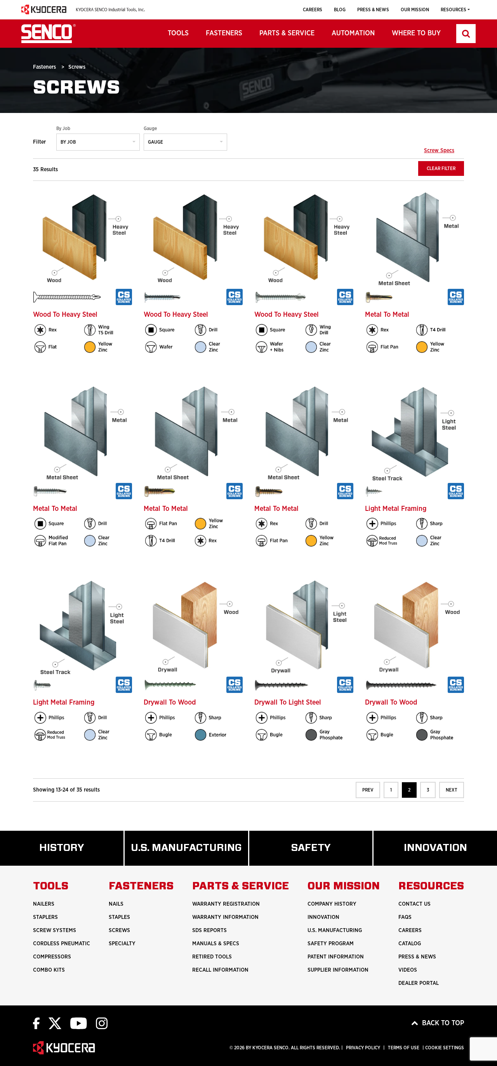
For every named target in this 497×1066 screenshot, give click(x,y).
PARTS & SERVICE (287, 33)
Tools (178, 33)
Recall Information (220, 970)
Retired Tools (212, 957)
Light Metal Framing (395, 508)
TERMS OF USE (403, 1047)
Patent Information (336, 957)
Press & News (373, 9)
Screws (119, 930)
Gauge (150, 128)
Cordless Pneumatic (61, 943)
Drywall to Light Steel (287, 702)
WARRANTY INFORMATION (225, 917)
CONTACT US (414, 904)
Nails (116, 904)
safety (320, 854)
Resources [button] (453, 9)
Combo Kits (49, 970)
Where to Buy (416, 33)
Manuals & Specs (215, 943)
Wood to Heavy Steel (65, 314)
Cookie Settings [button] (444, 1047)
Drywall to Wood (170, 702)
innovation (450, 854)
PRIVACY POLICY (363, 1047)
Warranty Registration (226, 904)
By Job (63, 128)
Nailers (43, 904)
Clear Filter (441, 168)
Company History (332, 904)
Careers (312, 9)
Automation (353, 33)
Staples (119, 917)
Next (451, 790)
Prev (368, 790)
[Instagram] (102, 1023)
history (72, 854)
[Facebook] (36, 1023)
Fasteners (45, 67)
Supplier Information (338, 970)
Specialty (122, 943)
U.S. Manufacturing (189, 854)
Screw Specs (439, 150)
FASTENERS (224, 33)
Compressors (52, 957)
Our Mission (415, 9)
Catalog (409, 943)
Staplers (45, 917)
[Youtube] (78, 1023)
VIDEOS (407, 970)
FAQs (405, 917)
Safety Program (331, 943)
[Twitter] (55, 1023)
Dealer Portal (418, 983)
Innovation (323, 917)
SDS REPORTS (209, 930)
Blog (340, 9)
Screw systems (54, 930)
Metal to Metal (387, 314)
